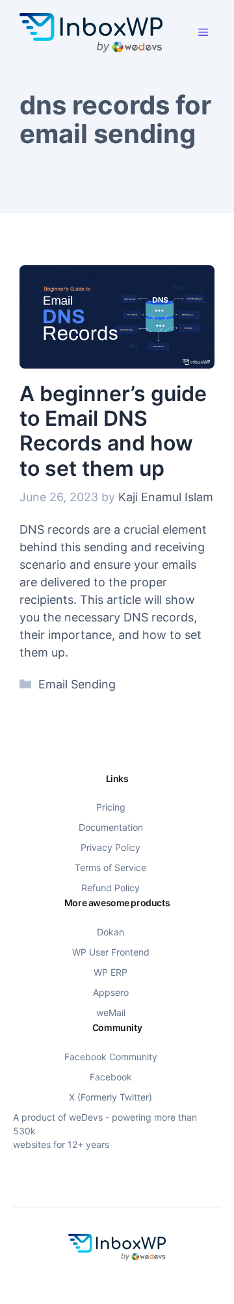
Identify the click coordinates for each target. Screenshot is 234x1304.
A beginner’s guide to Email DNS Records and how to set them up (113, 431)
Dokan (110, 931)
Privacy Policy (110, 847)
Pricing (110, 807)
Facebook (111, 1076)
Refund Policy (110, 887)
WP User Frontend (111, 952)
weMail (110, 1012)
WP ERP (110, 972)
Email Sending (77, 684)
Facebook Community (110, 1056)
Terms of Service (110, 867)
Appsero (111, 992)
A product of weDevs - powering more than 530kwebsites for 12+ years (105, 1131)
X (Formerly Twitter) (110, 1096)
